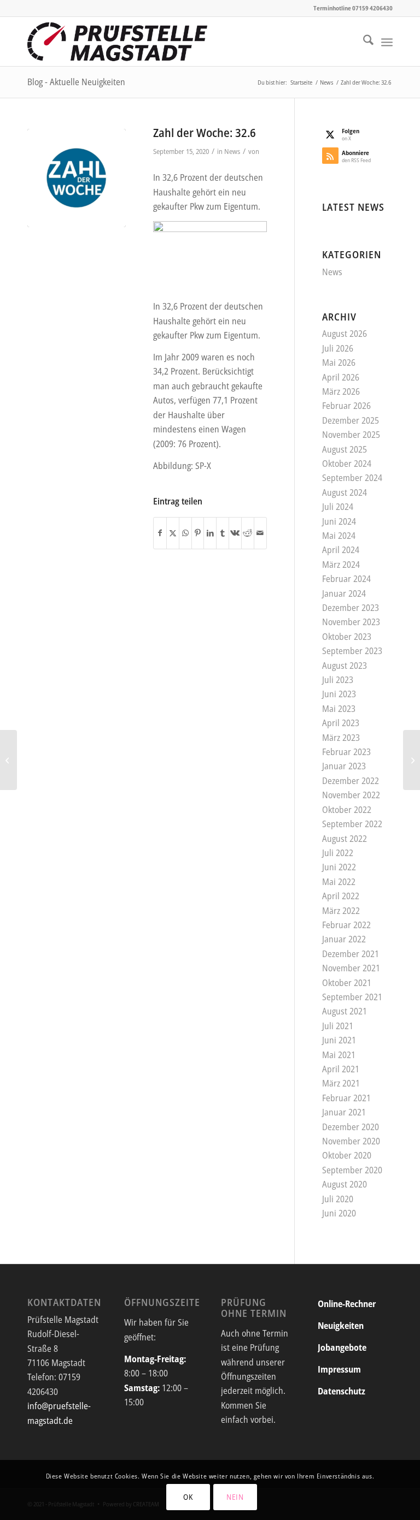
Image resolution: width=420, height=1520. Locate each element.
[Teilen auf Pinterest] (198, 533)
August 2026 (344, 334)
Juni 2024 (339, 521)
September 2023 (352, 651)
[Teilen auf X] (173, 533)
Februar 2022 (346, 925)
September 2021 (352, 997)
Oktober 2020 (346, 1155)
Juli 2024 (337, 507)
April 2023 (340, 723)
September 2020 (352, 1170)
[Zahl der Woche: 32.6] (76, 178)
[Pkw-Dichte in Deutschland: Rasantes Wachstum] (8, 760)
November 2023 (351, 622)
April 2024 (340, 550)
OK (187, 1497)
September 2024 (352, 478)
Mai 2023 (338, 709)
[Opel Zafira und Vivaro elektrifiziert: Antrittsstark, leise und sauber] (411, 760)
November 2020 (351, 1141)
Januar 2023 (344, 766)
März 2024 (341, 565)
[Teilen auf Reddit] (248, 533)
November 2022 (351, 795)
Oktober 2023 (346, 637)
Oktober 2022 (346, 810)
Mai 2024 (338, 536)
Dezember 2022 (350, 781)
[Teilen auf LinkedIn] (210, 533)
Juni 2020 (339, 1213)
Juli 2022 (337, 853)
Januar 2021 (344, 1112)
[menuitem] (363, 41)
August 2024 (344, 492)
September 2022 (352, 824)
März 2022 (341, 911)
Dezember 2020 (350, 1127)
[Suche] (363, 41)
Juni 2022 (339, 867)
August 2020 (344, 1184)
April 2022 (340, 896)
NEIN (235, 1497)
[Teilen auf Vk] (235, 533)
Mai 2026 (338, 363)
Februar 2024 (346, 579)
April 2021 (340, 1069)
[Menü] (387, 41)
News (232, 151)
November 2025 (351, 435)
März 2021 (341, 1083)
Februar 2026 (346, 406)
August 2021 (344, 1011)
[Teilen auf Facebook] (160, 533)
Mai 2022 (338, 882)
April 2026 (340, 377)
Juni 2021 (339, 1040)
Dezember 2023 (350, 608)
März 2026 (341, 391)
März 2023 (341, 738)
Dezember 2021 (350, 954)
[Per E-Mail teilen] (260, 533)
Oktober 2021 (346, 983)
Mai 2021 (338, 1055)
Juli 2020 (337, 1199)
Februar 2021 (346, 1098)
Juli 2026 (337, 348)
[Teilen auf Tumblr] (223, 533)
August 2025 (344, 449)
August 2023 (344, 666)
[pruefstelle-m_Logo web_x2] (117, 41)
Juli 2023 (337, 680)
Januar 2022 (344, 939)
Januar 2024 (344, 593)
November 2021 (351, 968)
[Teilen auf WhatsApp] (185, 533)
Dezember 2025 (350, 420)
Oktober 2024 (346, 464)
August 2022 (344, 839)
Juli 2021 (337, 1026)
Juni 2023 (339, 694)
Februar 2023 (346, 752)
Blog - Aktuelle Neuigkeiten (76, 82)
